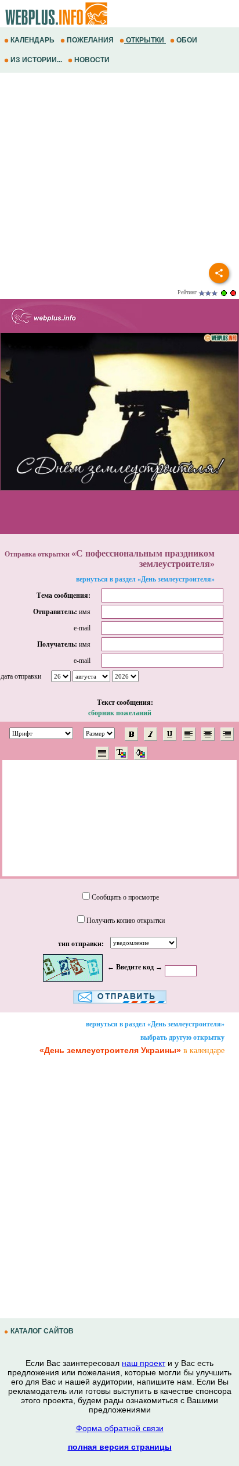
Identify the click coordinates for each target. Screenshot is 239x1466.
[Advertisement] (119, 171)
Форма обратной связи (120, 1428)
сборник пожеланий (119, 713)
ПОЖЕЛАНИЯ (90, 40)
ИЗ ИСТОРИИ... (36, 60)
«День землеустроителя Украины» (110, 1050)
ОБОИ (187, 40)
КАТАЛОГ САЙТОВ (42, 1331)
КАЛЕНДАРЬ (32, 40)
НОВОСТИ (92, 60)
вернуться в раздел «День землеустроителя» (145, 579)
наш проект (143, 1363)
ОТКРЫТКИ (145, 40)
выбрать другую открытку (182, 1037)
